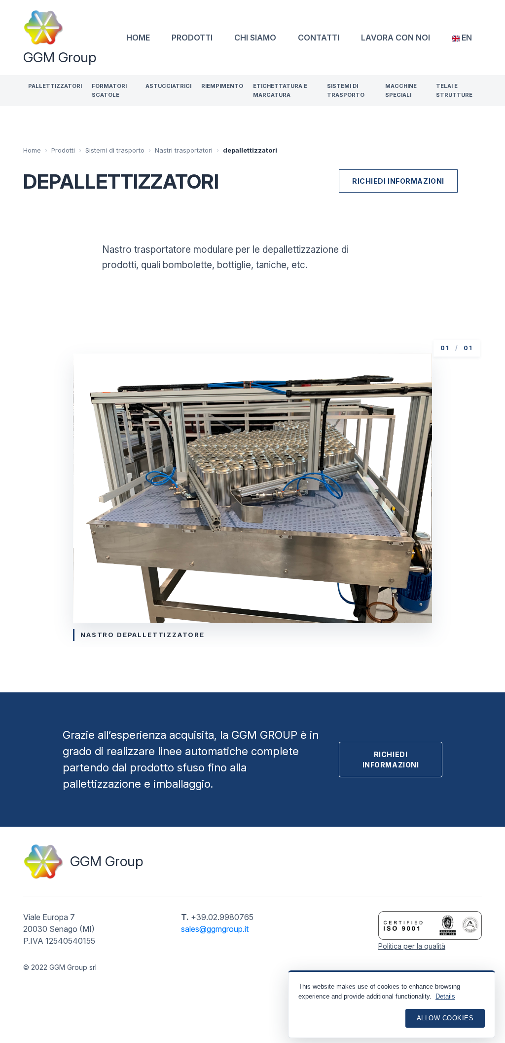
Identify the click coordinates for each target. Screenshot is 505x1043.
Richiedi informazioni (398, 181)
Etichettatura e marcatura (280, 90)
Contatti (318, 37)
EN (466, 37)
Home (138, 37)
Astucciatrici (168, 85)
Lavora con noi (395, 37)
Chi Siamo (255, 37)
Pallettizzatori (55, 85)
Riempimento (222, 85)
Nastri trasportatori (184, 150)
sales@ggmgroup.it (215, 929)
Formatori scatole (109, 90)
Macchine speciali (401, 90)
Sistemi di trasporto (345, 90)
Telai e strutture (454, 90)
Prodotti (192, 37)
